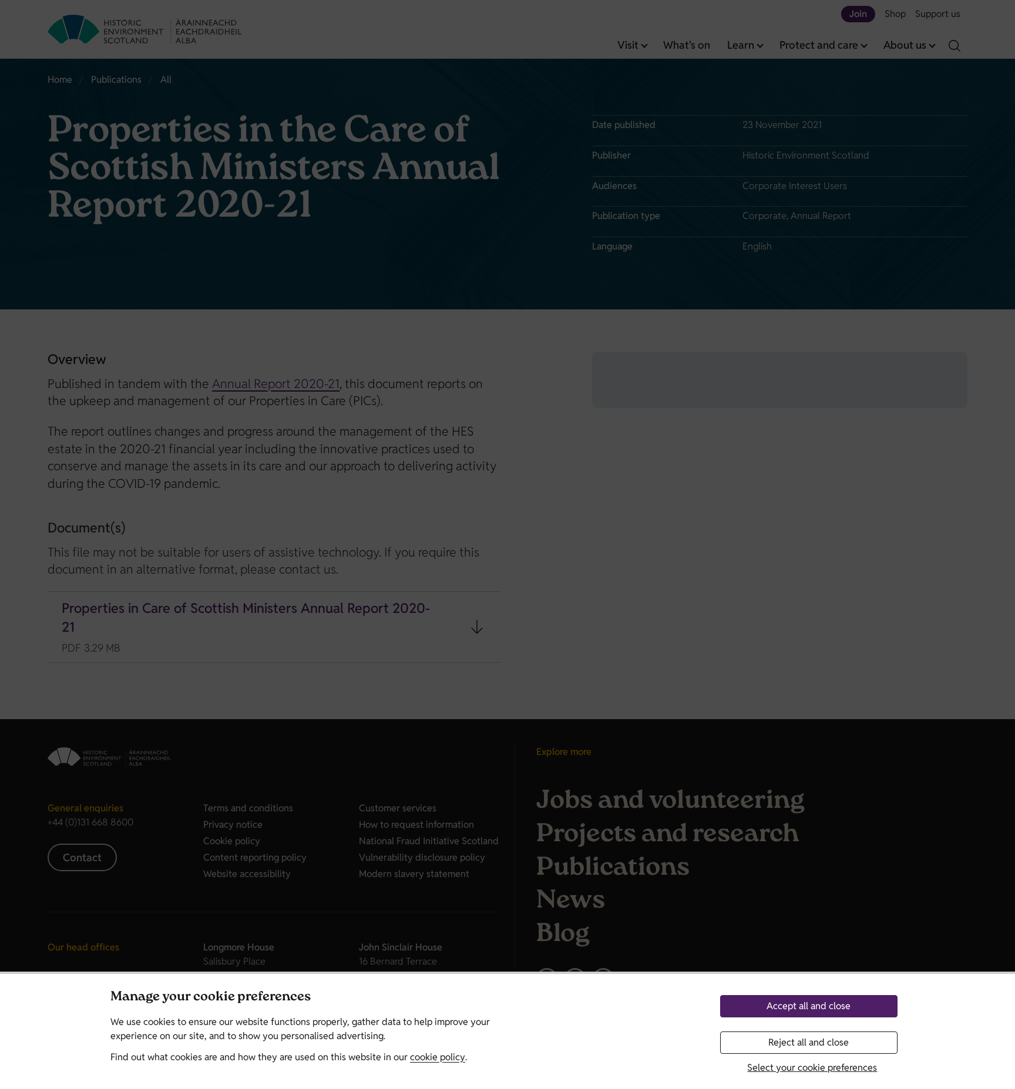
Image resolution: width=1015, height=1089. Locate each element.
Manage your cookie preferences (210, 997)
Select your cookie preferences (812, 1067)
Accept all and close (809, 1006)
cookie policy (437, 1057)
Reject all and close (808, 1042)
